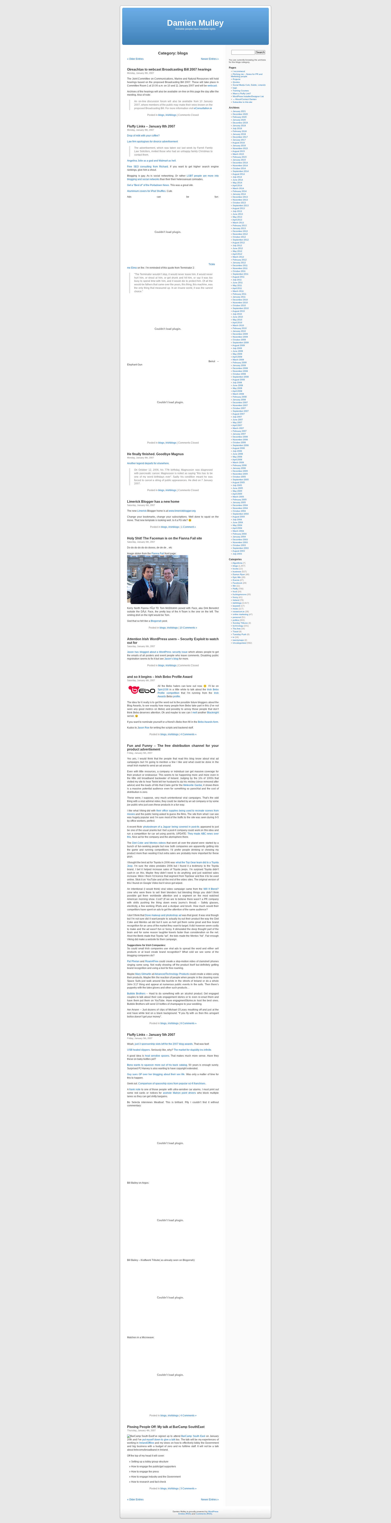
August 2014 (239, 174)
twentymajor (238, 640)
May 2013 (237, 217)
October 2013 (239, 202)
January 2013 (239, 228)
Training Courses (241, 91)
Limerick (142, 510)
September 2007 (241, 411)
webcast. (212, 85)
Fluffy (235, 589)
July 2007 (237, 417)
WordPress (213, 1511)
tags (235, 88)
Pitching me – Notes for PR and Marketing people (246, 75)
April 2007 (237, 425)
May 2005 (237, 491)
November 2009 (240, 337)
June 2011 (238, 282)
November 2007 (240, 405)
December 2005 (240, 471)
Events (236, 580)
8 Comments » (188, 1023)
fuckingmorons (239, 594)
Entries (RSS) (184, 1514)
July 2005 (237, 485)
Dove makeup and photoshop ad (163, 915)
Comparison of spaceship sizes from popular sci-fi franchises (171, 1083)
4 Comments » (188, 734)
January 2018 (239, 134)
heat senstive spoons (157, 1055)
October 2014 (239, 168)
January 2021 (239, 111)
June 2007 (238, 419)
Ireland (236, 600)
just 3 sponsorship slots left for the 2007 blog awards (164, 1044)
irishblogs (171, 115)
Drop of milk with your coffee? (143, 135)
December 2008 (240, 368)
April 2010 (237, 322)
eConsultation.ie (203, 108)
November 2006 (240, 439)
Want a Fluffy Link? (242, 93)
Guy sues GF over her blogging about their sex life (156, 1074)
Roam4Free (151, 961)
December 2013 (240, 197)
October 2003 (239, 545)
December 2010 (240, 300)
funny (235, 597)
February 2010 (240, 328)
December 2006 (240, 437)
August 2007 (239, 414)
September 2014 (241, 171)
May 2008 (237, 388)
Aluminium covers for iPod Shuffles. (146, 191)
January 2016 (239, 145)
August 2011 (239, 277)
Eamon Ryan (239, 574)
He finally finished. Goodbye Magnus (155, 454)
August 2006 (239, 448)
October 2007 (239, 408)
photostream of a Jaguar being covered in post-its (171, 826)
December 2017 (240, 137)
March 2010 (238, 325)
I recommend (239, 71)
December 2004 (240, 505)
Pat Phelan (133, 961)
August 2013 (239, 208)
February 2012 (240, 260)
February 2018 (240, 131)
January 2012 (239, 262)
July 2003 (237, 554)
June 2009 (238, 351)
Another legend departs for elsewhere (148, 463)
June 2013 (238, 214)
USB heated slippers (138, 1049)
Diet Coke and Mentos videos (149, 842)
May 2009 (237, 354)
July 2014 (237, 177)
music (235, 609)
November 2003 (240, 542)
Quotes (236, 82)
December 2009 (240, 334)
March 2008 (238, 394)
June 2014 (238, 180)
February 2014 (240, 191)
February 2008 (240, 397)
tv (233, 637)
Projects (236, 79)
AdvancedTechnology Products (171, 974)
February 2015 (240, 157)
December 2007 (240, 402)
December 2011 (240, 265)
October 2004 (239, 511)
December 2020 (240, 114)
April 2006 (237, 459)
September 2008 (241, 377)
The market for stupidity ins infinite (192, 1049)
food (235, 591)
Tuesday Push (239, 634)
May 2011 (237, 285)
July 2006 (237, 451)
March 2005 (238, 497)
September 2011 (240, 274)
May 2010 (237, 320)
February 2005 (240, 499)
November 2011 (240, 268)
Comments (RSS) (204, 1514)
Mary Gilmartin (143, 974)
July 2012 (237, 245)
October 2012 (239, 237)
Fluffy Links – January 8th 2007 (151, 126)
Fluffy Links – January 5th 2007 (151, 1034)
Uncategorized (239, 643)
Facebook (237, 583)
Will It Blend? (211, 889)
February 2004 (240, 534)
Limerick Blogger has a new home (153, 501)
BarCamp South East (193, 1436)
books (235, 569)
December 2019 (240, 123)
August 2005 (239, 482)
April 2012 (237, 254)
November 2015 (240, 148)
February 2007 (240, 431)
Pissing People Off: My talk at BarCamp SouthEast (165, 1427)
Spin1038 (163, 689)
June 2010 (238, 317)
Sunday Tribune (240, 623)
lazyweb (236, 606)
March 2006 (238, 462)
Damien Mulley (195, 22)
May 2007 (237, 422)
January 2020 (239, 120)
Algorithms (237, 563)
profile (176, 696)
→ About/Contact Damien (245, 99)
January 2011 (239, 297)
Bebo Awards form (208, 722)
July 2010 (237, 314)
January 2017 (239, 140)
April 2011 (237, 288)
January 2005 (239, 502)
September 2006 (241, 445)
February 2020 (240, 117)
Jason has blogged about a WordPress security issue (157, 652)
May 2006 (237, 457)
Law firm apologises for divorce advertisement (152, 141)
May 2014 (237, 183)
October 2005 (239, 477)
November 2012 (240, 234)
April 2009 (237, 357)
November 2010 (240, 302)
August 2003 (239, 551)
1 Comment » (188, 527)
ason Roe (144, 727)
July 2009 (237, 348)
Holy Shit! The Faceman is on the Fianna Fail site (164, 538)
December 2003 (240, 539)
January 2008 (239, 399)
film (234, 586)
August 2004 (239, 517)
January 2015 (239, 160)
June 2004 (238, 522)
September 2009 (241, 342)
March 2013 (238, 222)
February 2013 (240, 225)
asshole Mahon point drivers (179, 1092)
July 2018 (237, 128)
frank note (135, 1089)
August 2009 (239, 345)
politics (236, 620)
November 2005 (240, 474)
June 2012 (238, 248)
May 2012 (237, 251)
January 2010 (239, 331)
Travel (235, 631)
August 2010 (239, 311)
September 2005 (241, 479)
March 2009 (238, 360)
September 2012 (241, 240)
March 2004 (238, 531)
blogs (161, 115)
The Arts (237, 629)
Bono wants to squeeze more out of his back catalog (157, 1065)
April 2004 (237, 528)
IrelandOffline (146, 1442)
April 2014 (237, 185)
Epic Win (237, 577)
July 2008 (237, 382)
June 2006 (238, 454)
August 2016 (239, 143)
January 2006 (239, 468)
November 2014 (240, 165)
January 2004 (239, 537)
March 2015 (238, 154)
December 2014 (240, 163)
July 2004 (237, 519)
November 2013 (240, 200)
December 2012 (240, 231)
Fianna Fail (158, 553)
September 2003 (241, 548)
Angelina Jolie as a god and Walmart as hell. (151, 160)
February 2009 (240, 362)
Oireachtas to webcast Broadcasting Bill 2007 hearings (169, 69)
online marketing (240, 614)
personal (237, 617)
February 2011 (239, 294)
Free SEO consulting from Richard (147, 166)
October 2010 (239, 305)
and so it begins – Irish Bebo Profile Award (159, 676)
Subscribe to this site (242, 102)
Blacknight (213, 712)
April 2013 (237, 220)
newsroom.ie (239, 611)
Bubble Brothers (136, 993)
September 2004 (241, 514)
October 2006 (239, 442)
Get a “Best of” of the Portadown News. (148, 185)
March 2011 (238, 291)
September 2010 (241, 308)
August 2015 (239, 151)
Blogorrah (156, 621)
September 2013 (241, 205)
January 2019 (239, 125)
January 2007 (239, 434)
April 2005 (237, 494)
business (237, 571)
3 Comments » (188, 1488)
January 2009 (239, 365)
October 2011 (239, 271)
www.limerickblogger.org (182, 510)
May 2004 (237, 525)
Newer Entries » (210, 59)
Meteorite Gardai (192, 785)
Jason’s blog (171, 658)
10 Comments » (188, 627)
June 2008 (238, 385)
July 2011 (237, 280)
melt (194, 712)
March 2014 (238, 188)
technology (238, 626)
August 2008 (239, 380)
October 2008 (239, 374)
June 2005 (238, 488)
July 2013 (237, 211)
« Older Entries (135, 59)
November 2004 (240, 508)
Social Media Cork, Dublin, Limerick (249, 85)
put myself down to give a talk (158, 1439)
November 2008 (240, 371)
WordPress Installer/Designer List (248, 96)
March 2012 (238, 257)
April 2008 (237, 391)
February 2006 (240, 465)
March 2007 (238, 428)
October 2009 (239, 340)
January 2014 (239, 194)
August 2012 (239, 242)
